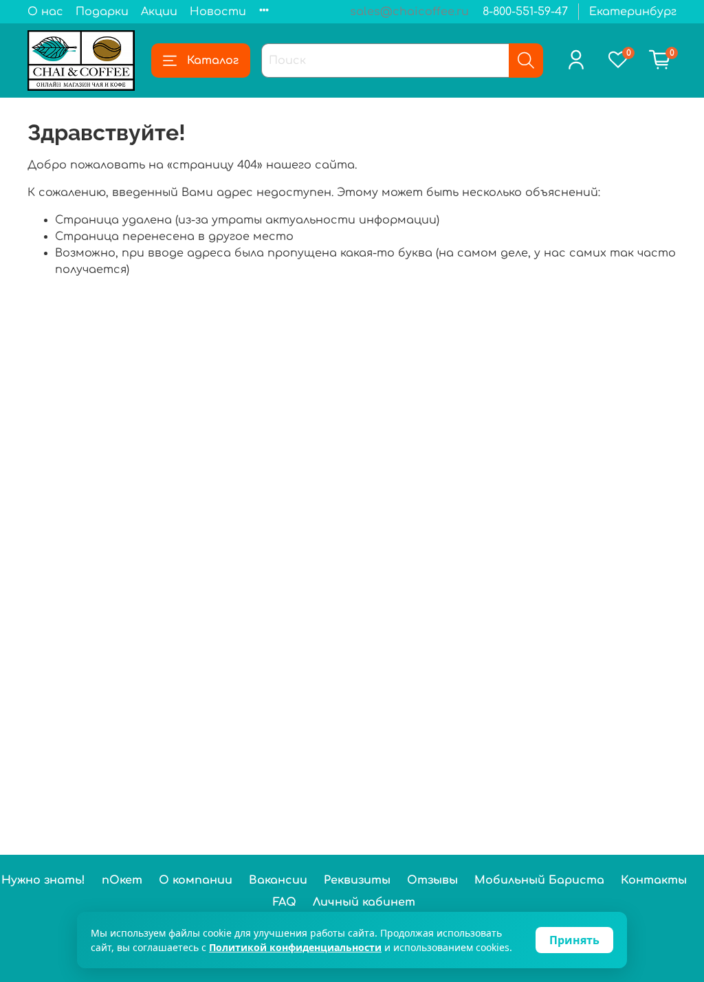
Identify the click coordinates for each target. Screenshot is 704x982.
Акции (159, 12)
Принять (574, 940)
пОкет (122, 880)
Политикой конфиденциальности (295, 947)
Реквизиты (357, 880)
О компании (195, 880)
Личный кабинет (364, 902)
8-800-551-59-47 (525, 12)
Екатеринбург (632, 12)
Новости (218, 12)
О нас (45, 12)
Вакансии (278, 880)
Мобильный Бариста (539, 880)
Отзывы (432, 880)
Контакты (654, 880)
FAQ (284, 902)
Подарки (102, 12)
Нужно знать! (43, 880)
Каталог (213, 60)
